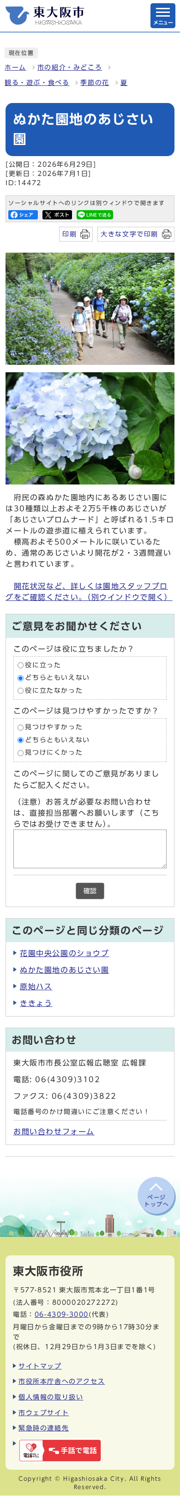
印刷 (69, 233)
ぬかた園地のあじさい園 (64, 970)
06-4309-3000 (62, 1314)
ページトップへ (156, 1200)
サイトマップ (40, 1366)
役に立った (43, 665)
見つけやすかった (54, 727)
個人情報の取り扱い (50, 1396)
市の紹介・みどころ (69, 67)
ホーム (15, 67)
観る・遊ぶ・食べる (37, 82)
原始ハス (36, 986)
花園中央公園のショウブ (64, 953)
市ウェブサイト (43, 1412)
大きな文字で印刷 (129, 233)
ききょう (36, 1003)
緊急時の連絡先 (43, 1427)
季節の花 (94, 82)
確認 (90, 891)
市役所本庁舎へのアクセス (61, 1381)
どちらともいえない (57, 678)
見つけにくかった (54, 753)
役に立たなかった (54, 690)
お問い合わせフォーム (54, 1131)
